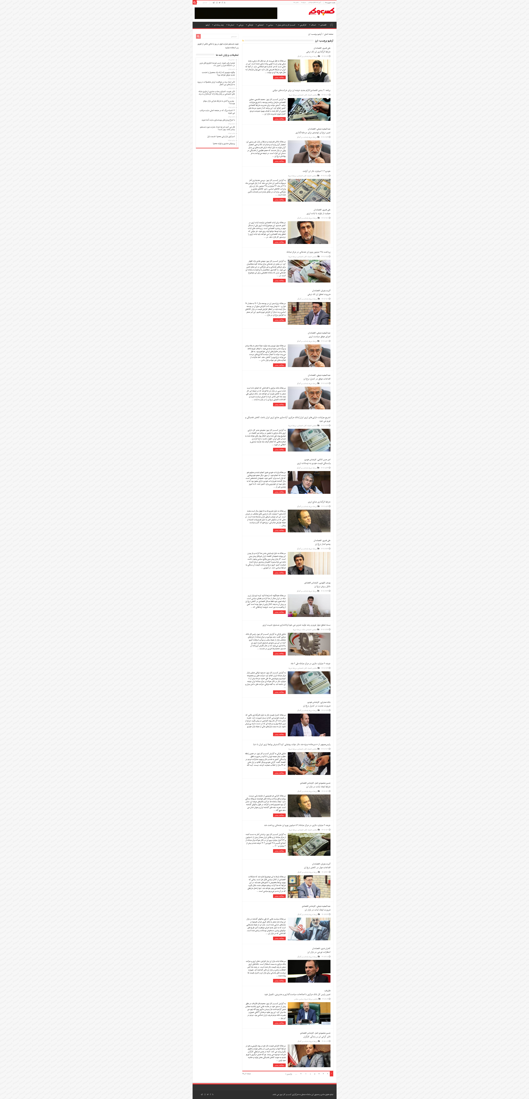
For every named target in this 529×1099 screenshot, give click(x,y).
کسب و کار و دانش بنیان (286, 25)
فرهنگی (250, 25)
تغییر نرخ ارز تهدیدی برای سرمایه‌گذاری (312, 133)
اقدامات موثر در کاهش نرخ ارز (317, 868)
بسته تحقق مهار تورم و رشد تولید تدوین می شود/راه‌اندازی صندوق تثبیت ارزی (296, 625)
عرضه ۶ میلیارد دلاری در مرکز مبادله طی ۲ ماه (310, 664)
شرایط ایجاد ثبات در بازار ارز (318, 787)
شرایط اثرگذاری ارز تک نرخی (318, 52)
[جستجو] (195, 2)
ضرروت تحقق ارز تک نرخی (318, 294)
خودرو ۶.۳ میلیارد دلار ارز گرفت (316, 171)
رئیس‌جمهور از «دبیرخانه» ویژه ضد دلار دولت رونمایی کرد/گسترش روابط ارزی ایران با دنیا (291, 744)
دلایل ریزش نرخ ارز (322, 586)
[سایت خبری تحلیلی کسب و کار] (321, 11)
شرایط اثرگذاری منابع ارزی (319, 502)
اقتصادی (323, 25)
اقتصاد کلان (308, 95)
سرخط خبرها (313, 56)
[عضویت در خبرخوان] (243, 41)
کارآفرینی (303, 25)
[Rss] (225, 3)
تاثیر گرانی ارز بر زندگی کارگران (316, 1037)
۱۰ (306, 1074)
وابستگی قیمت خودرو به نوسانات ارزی (313, 463)
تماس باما (296, 2)
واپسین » (288, 1074)
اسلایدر (315, 95)
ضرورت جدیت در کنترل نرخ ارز (316, 706)
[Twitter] (219, 3)
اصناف (313, 25)
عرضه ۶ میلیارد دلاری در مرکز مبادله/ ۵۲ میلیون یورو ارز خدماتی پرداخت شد (297, 825)
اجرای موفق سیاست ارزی (319, 337)
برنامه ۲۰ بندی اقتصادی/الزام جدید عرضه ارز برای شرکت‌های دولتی (301, 90)
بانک (303, 629)
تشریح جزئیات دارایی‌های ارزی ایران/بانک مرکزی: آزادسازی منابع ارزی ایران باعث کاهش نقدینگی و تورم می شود (287, 419)
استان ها (231, 25)
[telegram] (213, 3)
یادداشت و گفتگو (303, 56)
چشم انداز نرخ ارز (322, 544)
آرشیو (208, 25)
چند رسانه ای (219, 25)
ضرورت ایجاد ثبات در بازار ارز (317, 910)
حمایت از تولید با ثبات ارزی (318, 213)
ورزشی (240, 25)
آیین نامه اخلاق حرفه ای (314, 2)
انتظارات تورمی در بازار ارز (318, 952)
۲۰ (301, 1074)
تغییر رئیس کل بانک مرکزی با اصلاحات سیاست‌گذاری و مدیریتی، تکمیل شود (297, 994)
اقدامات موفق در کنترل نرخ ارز (316, 379)
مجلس (296, 999)
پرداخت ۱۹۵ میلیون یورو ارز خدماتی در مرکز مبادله (308, 252)
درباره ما (303, 2)
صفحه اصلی (331, 25)
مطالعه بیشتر (279, 77)
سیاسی (270, 25)
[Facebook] (222, 3)
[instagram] (217, 3)
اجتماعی (260, 25)
